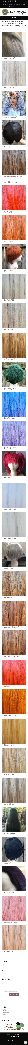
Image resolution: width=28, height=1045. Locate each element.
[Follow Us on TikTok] (5, 1)
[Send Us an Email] (3, 1)
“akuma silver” (9, 58)
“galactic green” (9, 833)
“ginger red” (8, 271)
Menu (14, 17)
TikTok (5, 1009)
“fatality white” (9, 87)
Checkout (18, 4)
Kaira (18, 1034)
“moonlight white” (10, 538)
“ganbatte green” (10, 389)
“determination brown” (12, 656)
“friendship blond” (10, 774)
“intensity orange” (10, 715)
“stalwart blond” (10, 359)
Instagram (6, 1012)
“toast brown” (9, 597)
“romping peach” (10, 951)
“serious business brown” (13, 176)
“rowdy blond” (9, 804)
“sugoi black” (8, 146)
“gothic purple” (9, 892)
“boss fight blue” (10, 418)
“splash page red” (10, 212)
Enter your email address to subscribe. (11, 991)
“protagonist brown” (11, 627)
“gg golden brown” (10, 182)
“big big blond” (9, 745)
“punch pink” (8, 477)
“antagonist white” (10, 509)
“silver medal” (9, 568)
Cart (14, 4)
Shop (4, 4)
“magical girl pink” (10, 922)
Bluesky (5, 1014)
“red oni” (7, 686)
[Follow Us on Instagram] (10, 1)
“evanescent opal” (10, 117)
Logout (23, 4)
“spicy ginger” (9, 241)
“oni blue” (7, 863)
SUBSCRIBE (14, 995)
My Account (9, 4)
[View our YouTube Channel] (8, 1)
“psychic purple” (10, 448)
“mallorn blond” (9, 330)
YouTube (5, 1011)
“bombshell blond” (10, 300)
